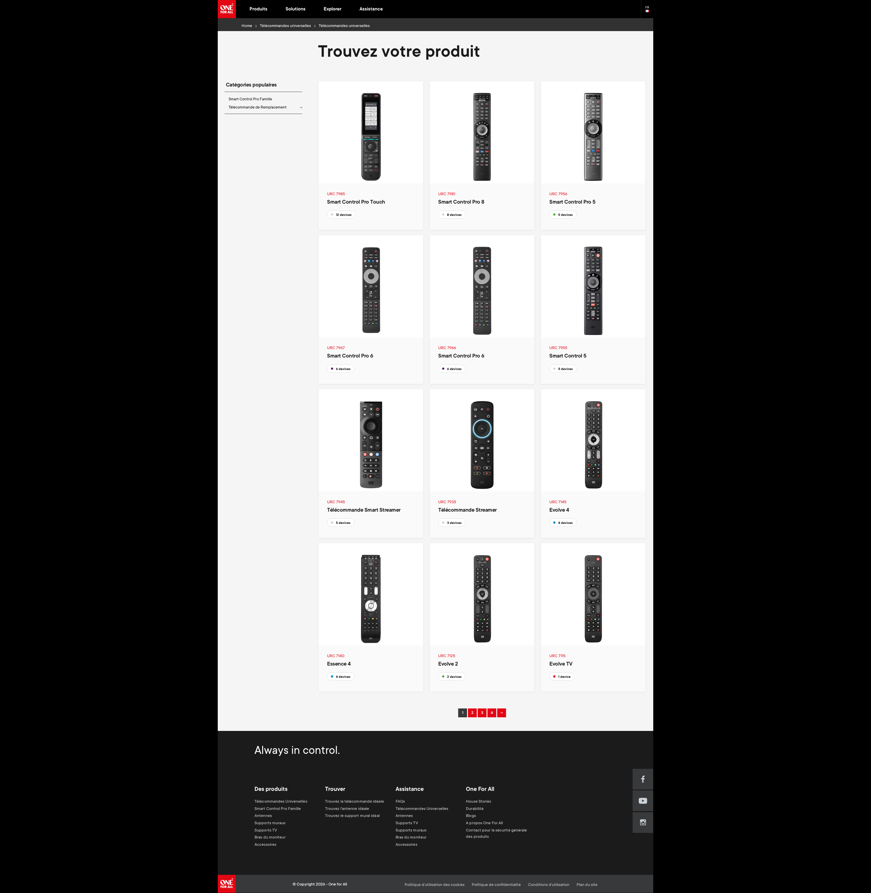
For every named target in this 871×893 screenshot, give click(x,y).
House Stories (478, 801)
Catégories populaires (251, 85)
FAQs (400, 801)
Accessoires (265, 845)
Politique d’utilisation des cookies (435, 885)
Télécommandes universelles (285, 26)
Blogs (471, 816)
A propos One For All (484, 823)
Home (247, 26)
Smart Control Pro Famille (250, 99)
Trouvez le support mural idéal (352, 816)
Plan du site (587, 885)
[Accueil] (227, 9)
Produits (258, 9)
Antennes (263, 816)
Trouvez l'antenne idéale (347, 809)
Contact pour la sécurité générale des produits (496, 833)
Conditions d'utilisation (548, 885)
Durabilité (475, 809)
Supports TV (265, 830)
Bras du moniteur (270, 837)
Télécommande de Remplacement (257, 108)
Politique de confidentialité (496, 885)
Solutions (296, 9)
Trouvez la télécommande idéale (354, 801)
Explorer (332, 9)
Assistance (371, 9)
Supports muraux (270, 823)
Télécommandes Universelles (280, 801)
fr (649, 11)
